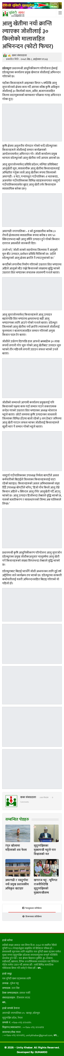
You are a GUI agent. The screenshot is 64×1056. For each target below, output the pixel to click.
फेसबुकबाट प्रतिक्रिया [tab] (33, 908)
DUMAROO (41, 1052)
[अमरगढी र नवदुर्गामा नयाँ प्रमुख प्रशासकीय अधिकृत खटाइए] (17, 868)
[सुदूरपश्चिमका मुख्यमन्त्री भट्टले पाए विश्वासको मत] (46, 833)
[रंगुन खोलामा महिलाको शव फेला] (17, 833)
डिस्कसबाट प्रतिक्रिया (33, 916)
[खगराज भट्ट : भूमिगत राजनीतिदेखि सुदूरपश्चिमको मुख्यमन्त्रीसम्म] (46, 868)
